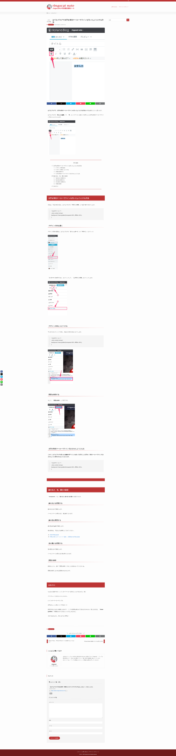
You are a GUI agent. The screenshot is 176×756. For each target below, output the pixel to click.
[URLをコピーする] (100, 103)
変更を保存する (59, 171)
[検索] (128, 1)
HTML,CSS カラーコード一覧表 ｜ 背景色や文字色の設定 (65, 537)
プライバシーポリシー (93, 751)
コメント (51, 702)
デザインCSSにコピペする (62, 169)
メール (50, 725)
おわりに (56, 186)
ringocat (54, 664)
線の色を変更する (60, 180)
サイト (50, 731)
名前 (50, 720)
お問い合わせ (85, 751)
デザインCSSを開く (61, 167)
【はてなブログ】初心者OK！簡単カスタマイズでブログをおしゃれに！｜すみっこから (71, 687)
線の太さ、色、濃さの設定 (61, 176)
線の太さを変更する (61, 178)
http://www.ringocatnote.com (58, 690)
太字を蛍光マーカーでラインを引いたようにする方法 (68, 166)
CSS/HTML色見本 (54, 535)
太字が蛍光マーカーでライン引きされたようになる (68, 173)
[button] (51, 103)
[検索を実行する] (128, 20)
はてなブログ (51, 24)
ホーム (79, 751)
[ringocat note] (60, 7)
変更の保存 (58, 183)
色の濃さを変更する (61, 182)
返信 (51, 693)
